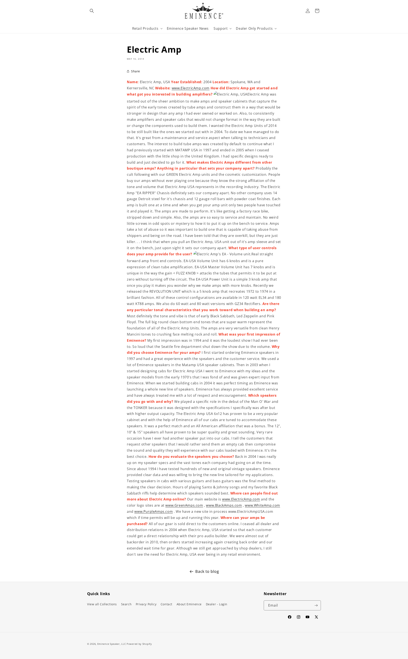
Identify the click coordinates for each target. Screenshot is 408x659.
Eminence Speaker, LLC (111, 643)
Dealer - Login (216, 604)
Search (126, 604)
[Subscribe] (316, 605)
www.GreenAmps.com (184, 505)
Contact (166, 604)
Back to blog (207, 571)
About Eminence (189, 604)
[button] (91, 10)
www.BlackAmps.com (224, 505)
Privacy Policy (146, 604)
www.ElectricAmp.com (191, 88)
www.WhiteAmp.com (262, 505)
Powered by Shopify (139, 643)
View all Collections (102, 604)
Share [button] (135, 71)
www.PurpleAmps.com (153, 511)
